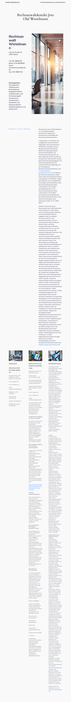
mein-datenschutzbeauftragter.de (55, 689)
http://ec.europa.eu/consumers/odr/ (49, 344)
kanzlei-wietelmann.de (12, 2)
